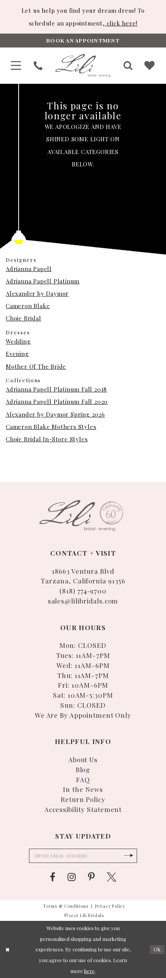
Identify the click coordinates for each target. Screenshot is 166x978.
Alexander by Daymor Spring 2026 (55, 414)
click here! (121, 23)
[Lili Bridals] (82, 65)
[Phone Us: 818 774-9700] (37, 65)
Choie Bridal (23, 318)
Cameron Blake (28, 306)
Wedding (18, 341)
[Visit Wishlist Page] (150, 65)
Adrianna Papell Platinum (43, 281)
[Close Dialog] (8, 949)
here (89, 971)
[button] (16, 65)
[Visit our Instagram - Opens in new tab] (72, 877)
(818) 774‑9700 (83, 590)
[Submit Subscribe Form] (128, 856)
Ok (157, 949)
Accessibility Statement (83, 809)
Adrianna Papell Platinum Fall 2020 (57, 401)
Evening (17, 354)
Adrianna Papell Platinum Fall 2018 (56, 389)
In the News (83, 789)
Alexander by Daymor (37, 293)
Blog (83, 769)
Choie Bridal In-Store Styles (47, 439)
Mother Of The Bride (36, 366)
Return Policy (83, 799)
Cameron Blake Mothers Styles (51, 427)
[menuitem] (16, 65)
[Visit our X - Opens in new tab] (111, 877)
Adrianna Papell (29, 269)
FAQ (83, 779)
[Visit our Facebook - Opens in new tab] (52, 877)
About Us (83, 759)
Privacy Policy (110, 906)
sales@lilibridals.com (83, 600)
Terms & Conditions (66, 906)
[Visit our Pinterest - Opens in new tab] (91, 877)
